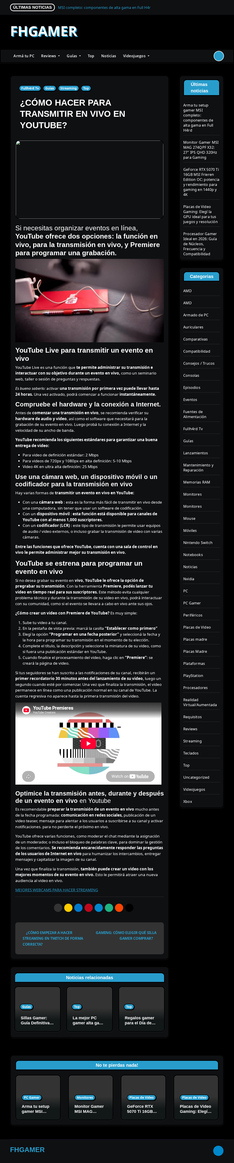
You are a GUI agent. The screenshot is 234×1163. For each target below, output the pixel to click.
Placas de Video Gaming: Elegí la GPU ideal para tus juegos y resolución (200, 214)
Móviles (190, 530)
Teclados (191, 753)
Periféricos (192, 615)
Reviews (49, 55)
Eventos (190, 399)
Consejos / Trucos (199, 363)
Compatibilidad (196, 351)
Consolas (191, 375)
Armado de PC (195, 314)
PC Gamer (192, 603)
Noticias (108, 55)
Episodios (191, 387)
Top (91, 55)
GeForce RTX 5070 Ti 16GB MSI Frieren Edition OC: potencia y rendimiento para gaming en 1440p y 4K (201, 182)
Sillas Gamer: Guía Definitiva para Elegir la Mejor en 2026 (35, 1025)
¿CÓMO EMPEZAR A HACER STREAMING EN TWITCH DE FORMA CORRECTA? (53, 938)
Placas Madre (195, 651)
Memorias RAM (196, 482)
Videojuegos (135, 55)
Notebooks (193, 554)
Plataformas (194, 663)
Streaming (68, 88)
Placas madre (195, 639)
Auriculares (193, 327)
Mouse (189, 518)
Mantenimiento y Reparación (198, 468)
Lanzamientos (195, 452)
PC (185, 590)
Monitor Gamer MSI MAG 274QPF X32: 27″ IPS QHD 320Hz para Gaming (200, 150)
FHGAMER (43, 30)
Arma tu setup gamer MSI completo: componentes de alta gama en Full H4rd (198, 118)
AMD (187, 290)
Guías (72, 55)
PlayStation (193, 675)
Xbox (187, 801)
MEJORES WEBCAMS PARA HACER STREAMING (56, 889)
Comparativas (195, 339)
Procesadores (195, 687)
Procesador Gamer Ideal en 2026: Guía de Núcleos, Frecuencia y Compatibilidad (200, 243)
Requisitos (192, 716)
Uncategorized (196, 777)
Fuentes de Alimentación (194, 414)
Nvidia (188, 578)
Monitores (192, 494)
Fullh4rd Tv (30, 88)
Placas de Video (197, 627)
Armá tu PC (23, 55)
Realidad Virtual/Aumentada (200, 702)
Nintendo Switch (198, 542)
